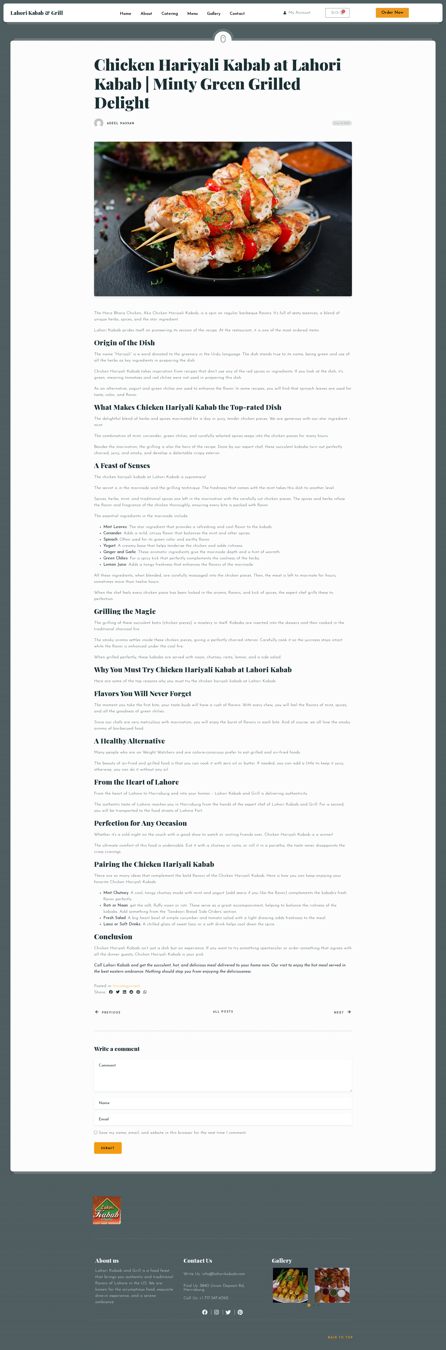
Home (125, 14)
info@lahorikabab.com (223, 1274)
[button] (304, 1305)
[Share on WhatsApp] (145, 992)
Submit (108, 1148)
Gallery (213, 14)
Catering (169, 14)
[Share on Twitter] (118, 992)
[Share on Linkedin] (124, 992)
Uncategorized (126, 986)
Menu (192, 14)
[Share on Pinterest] (138, 992)
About (146, 14)
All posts (223, 1012)
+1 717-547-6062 (213, 1298)
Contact (237, 14)
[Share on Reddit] (131, 992)
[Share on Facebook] (111, 992)
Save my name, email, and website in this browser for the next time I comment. (172, 1133)
